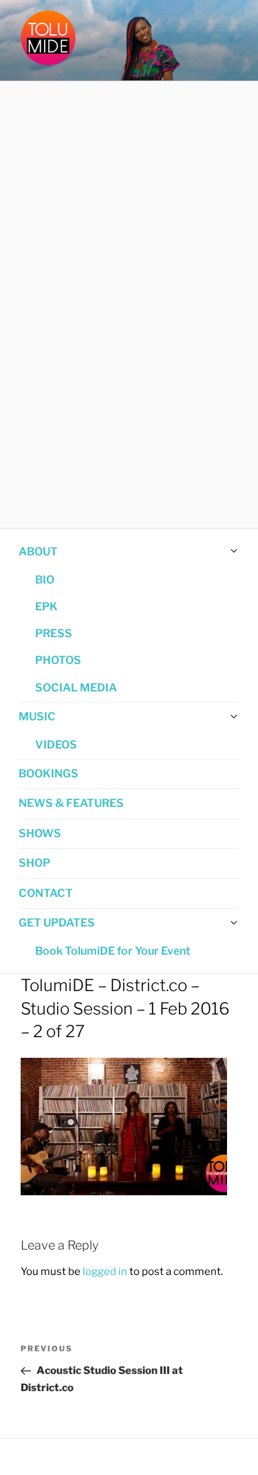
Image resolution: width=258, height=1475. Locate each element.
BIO (44, 579)
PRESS (53, 633)
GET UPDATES (57, 922)
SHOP (34, 862)
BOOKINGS (48, 773)
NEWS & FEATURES (71, 803)
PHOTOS (58, 660)
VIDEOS (56, 744)
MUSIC (37, 716)
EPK (46, 606)
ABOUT (38, 551)
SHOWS (40, 833)
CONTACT (46, 893)
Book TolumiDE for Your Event (113, 950)
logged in (105, 1271)
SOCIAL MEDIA (76, 687)
